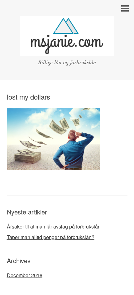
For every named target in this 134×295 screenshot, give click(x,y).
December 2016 (24, 275)
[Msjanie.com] (67, 50)
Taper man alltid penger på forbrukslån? (50, 237)
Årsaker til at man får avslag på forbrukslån (54, 226)
